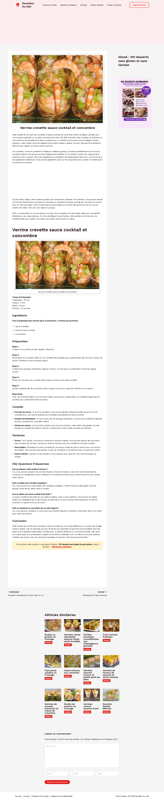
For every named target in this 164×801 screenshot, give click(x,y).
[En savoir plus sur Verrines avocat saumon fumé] (91, 695)
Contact (26, 796)
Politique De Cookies (40, 796)
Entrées (83, 5)
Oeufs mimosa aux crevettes (72, 671)
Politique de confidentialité (61, 796)
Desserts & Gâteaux (68, 5)
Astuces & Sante (50, 5)
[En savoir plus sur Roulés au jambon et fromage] (53, 625)
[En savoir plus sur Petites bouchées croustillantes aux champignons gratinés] (91, 625)
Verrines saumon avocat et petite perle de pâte (91, 675)
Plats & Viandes (96, 5)
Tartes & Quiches (114, 5)
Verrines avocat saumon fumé (91, 706)
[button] (139, 5)
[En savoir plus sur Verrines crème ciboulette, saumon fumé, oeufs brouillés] (72, 625)
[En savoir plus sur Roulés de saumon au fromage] (72, 695)
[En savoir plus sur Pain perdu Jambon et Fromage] (53, 661)
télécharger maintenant (62, 547)
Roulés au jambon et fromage (50, 636)
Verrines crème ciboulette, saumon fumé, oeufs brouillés (72, 638)
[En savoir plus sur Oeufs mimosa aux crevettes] (72, 661)
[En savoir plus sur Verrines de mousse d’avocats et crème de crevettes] (53, 695)
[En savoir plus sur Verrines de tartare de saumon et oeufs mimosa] (111, 661)
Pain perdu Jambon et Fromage (51, 672)
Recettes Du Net (28, 5)
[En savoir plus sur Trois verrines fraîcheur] (111, 625)
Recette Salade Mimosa (107, 706)
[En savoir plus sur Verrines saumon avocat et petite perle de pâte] (91, 661)
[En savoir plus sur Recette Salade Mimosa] (111, 695)
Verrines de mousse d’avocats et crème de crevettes (51, 708)
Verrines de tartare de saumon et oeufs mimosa (110, 673)
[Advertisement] (82, 26)
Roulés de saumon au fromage (70, 706)
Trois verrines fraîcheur (110, 635)
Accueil (18, 796)
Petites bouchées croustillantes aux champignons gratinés (91, 640)
